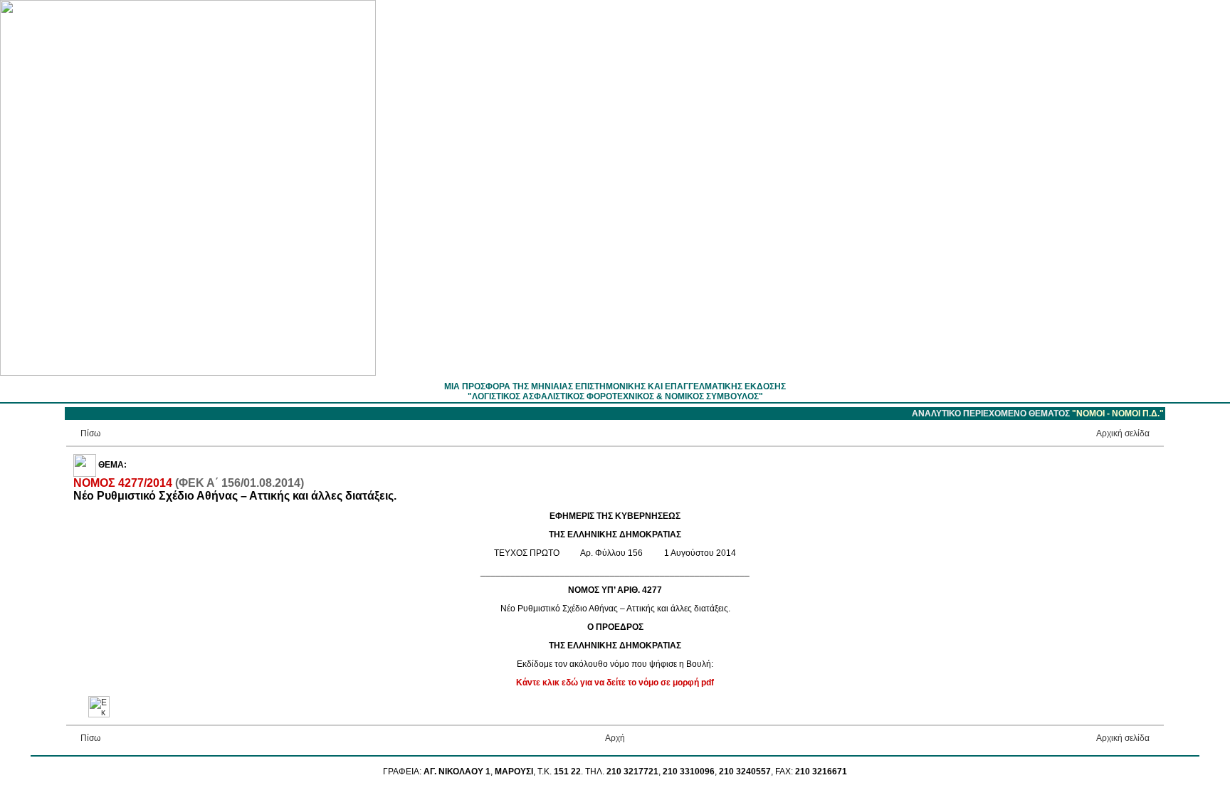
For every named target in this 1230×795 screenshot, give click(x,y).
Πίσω (90, 433)
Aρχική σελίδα (1123, 433)
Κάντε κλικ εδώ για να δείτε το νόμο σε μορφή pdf (615, 683)
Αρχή (615, 738)
